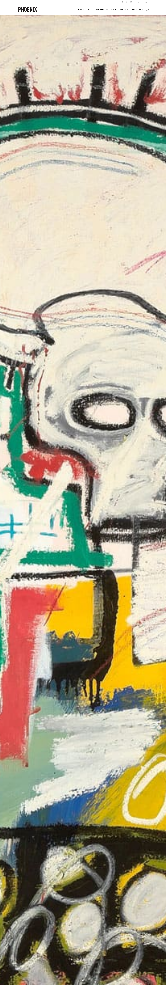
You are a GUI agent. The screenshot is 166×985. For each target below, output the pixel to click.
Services (136, 9)
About (123, 9)
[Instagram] (131, 3)
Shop (114, 9)
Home (81, 9)
